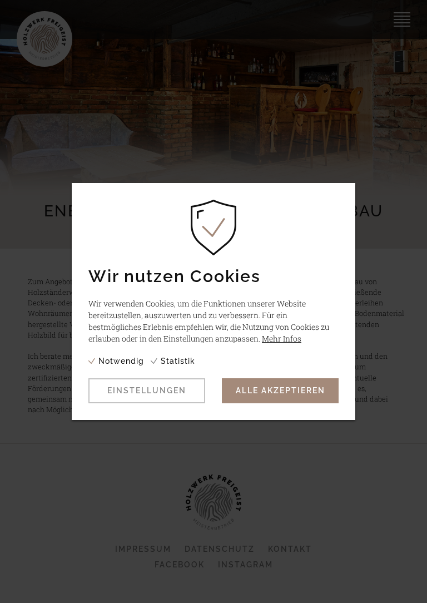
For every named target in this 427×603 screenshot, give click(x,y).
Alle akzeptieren (280, 390)
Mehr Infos (281, 338)
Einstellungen (146, 390)
